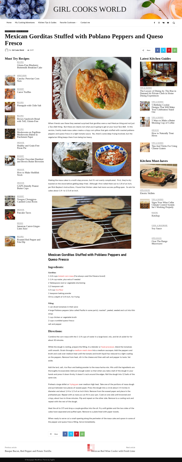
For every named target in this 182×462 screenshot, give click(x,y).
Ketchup (156, 215)
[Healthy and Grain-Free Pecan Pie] (10, 147)
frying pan (74, 384)
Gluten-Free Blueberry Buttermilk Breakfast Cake (29, 66)
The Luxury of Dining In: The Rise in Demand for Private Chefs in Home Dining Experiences (158, 93)
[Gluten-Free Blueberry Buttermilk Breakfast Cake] (10, 67)
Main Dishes (22, 31)
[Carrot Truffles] (10, 94)
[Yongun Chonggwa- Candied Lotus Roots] (10, 201)
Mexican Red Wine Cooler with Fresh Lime (113, 451)
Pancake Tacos (24, 212)
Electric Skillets (147, 193)
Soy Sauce (157, 228)
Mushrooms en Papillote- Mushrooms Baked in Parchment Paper (29, 134)
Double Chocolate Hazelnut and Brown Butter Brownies (30, 160)
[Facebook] (154, 23)
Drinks (20, 223)
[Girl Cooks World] (7, 50)
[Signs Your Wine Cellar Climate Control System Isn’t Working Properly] (145, 204)
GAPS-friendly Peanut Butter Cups (28, 187)
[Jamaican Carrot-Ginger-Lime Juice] (10, 228)
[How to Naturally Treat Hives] (145, 134)
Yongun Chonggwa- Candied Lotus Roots (27, 200)
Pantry (155, 212)
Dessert (20, 89)
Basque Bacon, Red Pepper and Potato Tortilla (28, 451)
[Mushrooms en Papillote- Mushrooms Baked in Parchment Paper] (10, 134)
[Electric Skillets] (158, 176)
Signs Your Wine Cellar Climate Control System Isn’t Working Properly (163, 204)
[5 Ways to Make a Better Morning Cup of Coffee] (145, 122)
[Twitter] (163, 50)
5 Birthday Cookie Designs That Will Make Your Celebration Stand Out (163, 108)
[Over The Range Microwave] (145, 242)
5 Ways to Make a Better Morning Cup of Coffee (163, 121)
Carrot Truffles (24, 92)
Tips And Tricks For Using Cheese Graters (164, 147)
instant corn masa (66, 276)
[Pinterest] (169, 50)
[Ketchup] (145, 217)
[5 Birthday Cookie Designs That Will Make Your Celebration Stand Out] (145, 106)
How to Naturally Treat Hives (163, 134)
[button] (173, 22)
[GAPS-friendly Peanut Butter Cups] (10, 187)
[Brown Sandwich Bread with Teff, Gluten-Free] (10, 120)
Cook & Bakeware (160, 225)
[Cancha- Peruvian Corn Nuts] (10, 80)
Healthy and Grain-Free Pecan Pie (28, 146)
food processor (107, 347)
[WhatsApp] (174, 50)
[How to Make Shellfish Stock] (10, 174)
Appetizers (10, 31)
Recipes (20, 62)
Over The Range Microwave (159, 242)
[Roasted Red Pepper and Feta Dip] (10, 241)
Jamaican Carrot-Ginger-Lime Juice (28, 227)
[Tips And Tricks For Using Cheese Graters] (145, 147)
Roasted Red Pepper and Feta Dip (28, 240)
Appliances (145, 190)
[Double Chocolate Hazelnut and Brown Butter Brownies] (10, 161)
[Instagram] (159, 23)
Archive (20, 142)
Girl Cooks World (18, 50)
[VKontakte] (163, 23)
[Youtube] (168, 23)
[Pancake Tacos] (10, 214)
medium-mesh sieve (83, 350)
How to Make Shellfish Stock (28, 173)
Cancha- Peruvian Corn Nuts (28, 79)
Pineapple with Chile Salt (29, 105)
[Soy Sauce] (145, 230)
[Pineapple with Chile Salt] (10, 107)
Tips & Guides (146, 88)
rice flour (59, 290)
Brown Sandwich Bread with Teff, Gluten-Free (28, 120)
